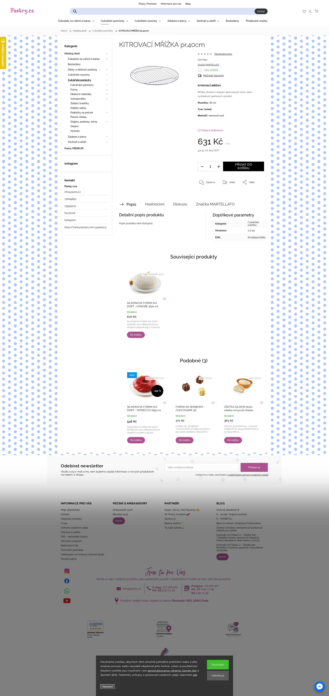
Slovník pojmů (68, 559)
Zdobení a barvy (77, 136)
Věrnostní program (71, 541)
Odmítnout (218, 675)
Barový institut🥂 (173, 523)
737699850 (70, 199)
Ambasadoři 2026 (122, 510)
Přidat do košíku (243, 166)
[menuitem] (76, 20)
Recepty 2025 (120, 514)
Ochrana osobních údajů (74, 527)
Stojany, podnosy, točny (83, 121)
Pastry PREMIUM (73, 148)
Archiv (118, 520)
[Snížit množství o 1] (202, 166)
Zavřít (256, 193)
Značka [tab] (215, 204)
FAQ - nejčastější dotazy (74, 536)
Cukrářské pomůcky (79, 80)
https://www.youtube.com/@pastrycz (85, 227)
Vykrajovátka (78, 98)
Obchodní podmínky (72, 550)
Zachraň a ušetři (77, 142)
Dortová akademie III (227, 510)
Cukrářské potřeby (253, 223)
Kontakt (65, 514)
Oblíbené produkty (71, 518)
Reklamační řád (69, 545)
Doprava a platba (70, 532)
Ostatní (74, 126)
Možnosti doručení (213, 75)
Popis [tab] (131, 204)
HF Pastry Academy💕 (177, 514)
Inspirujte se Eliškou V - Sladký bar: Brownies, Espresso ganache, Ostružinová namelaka (239, 547)
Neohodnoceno (223, 54)
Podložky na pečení (81, 112)
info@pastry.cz (72, 192)
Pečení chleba (78, 117)
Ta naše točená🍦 (174, 527)
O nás (64, 523)
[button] (319, 686)
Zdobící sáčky (78, 108)
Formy (74, 89)
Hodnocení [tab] (154, 204)
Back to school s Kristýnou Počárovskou (238, 523)
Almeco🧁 (170, 518)
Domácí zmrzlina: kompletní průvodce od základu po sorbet (239, 529)
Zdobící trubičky (79, 103)
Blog (188, 3)
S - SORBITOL (224, 518)
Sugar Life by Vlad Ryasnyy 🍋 (181, 510)
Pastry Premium (148, 3)
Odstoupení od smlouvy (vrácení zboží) (82, 554)
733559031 (70, 206)
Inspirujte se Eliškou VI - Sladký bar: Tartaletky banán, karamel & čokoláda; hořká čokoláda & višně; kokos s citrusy (238, 538)
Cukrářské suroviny (79, 74)
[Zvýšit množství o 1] (218, 166)
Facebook (69, 213)
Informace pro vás (171, 3)
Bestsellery (74, 64)
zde (195, 674)
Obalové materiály (81, 94)
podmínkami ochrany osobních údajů (248, 475)
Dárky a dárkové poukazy (82, 69)
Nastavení (108, 686)
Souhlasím (218, 664)
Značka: (208, 65)
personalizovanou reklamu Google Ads (172, 670)
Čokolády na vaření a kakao (84, 59)
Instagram (70, 220)
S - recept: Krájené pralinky (231, 514)
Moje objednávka (70, 510)
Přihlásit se (254, 467)
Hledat (261, 11)
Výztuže (75, 131)
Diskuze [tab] (180, 204)
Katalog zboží (72, 53)
